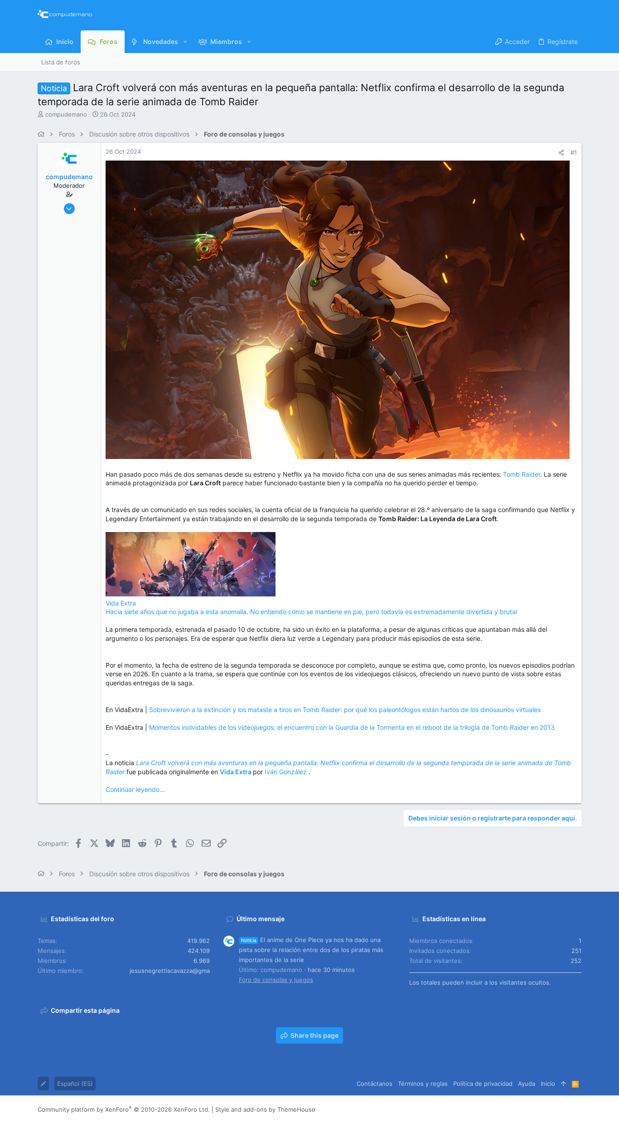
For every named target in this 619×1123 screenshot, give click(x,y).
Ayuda (526, 1083)
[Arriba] (563, 1083)
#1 (574, 152)
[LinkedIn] (550, 1109)
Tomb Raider (521, 474)
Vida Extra (121, 603)
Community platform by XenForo (124, 1109)
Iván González (287, 772)
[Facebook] (523, 1109)
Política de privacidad (483, 1083)
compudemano (66, 114)
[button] (185, 41)
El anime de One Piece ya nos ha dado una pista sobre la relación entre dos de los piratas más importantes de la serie (311, 949)
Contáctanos (374, 1083)
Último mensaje (261, 919)
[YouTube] (577, 1109)
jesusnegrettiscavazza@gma (170, 970)
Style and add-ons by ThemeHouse (265, 1109)
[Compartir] (561, 152)
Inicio (548, 1083)
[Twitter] (564, 1109)
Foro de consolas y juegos (276, 979)
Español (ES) (75, 1083)
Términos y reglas (423, 1083)
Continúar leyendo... (135, 789)
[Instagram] (536, 1109)
